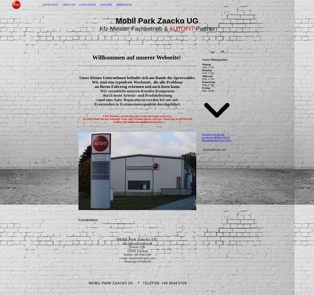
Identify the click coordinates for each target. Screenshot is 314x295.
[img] (16, 5)
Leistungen (87, 4)
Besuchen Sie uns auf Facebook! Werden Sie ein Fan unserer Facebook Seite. (216, 137)
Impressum (123, 4)
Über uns (68, 4)
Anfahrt (106, 4)
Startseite (50, 4)
